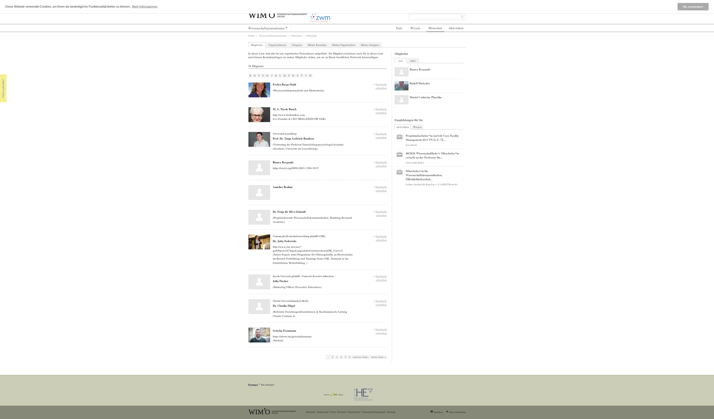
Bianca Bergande (283, 162)
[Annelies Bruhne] (259, 192)
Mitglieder (257, 45)
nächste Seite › (361, 357)
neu (400, 60)
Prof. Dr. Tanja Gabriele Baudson (293, 138)
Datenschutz (354, 412)
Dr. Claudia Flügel (284, 306)
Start (399, 28)
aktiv (413, 60)
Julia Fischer (280, 281)
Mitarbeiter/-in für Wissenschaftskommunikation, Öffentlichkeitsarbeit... (424, 175)
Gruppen (297, 45)
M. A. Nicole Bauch (284, 109)
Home (251, 35)
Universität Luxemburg (285, 133)
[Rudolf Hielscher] (402, 85)
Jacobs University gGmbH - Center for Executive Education (303, 276)
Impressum (323, 412)
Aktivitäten (456, 28)
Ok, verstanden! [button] (693, 6)
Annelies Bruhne (283, 187)
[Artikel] (400, 138)
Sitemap (391, 412)
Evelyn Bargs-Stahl (284, 84)
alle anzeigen (267, 384)
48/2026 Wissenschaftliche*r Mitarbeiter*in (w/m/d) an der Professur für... (432, 155)
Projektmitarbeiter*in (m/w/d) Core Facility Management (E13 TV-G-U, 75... (432, 138)
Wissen (415, 28)
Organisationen (277, 45)
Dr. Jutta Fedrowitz (284, 241)
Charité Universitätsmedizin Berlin (290, 300)
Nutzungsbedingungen (373, 412)
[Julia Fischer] (259, 281)
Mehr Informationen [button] (144, 6)
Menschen (435, 28)
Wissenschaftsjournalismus (266, 28)
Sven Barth (411, 145)
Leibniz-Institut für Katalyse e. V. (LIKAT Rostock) (431, 184)
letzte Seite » (378, 357)
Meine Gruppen (370, 45)
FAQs (333, 412)
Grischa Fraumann (284, 331)
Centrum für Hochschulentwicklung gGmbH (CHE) (299, 236)
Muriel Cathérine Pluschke (426, 97)
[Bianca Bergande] (259, 167)
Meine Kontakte (317, 45)
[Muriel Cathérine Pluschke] (402, 99)
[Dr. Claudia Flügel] (259, 306)
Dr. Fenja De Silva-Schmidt (289, 212)
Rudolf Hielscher (420, 83)
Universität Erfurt (415, 162)
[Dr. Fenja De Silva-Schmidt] (259, 217)
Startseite (310, 412)
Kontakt (342, 412)
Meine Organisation (343, 45)
